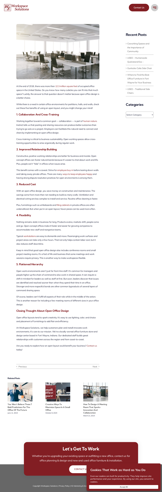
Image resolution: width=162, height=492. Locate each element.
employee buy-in (65, 170)
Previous (22, 366)
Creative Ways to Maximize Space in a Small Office (57, 407)
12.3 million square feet (66, 86)
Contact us (92, 345)
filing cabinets (63, 205)
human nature (90, 121)
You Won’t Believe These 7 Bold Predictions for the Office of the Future (20, 407)
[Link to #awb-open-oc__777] (154, 7)
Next (95, 366)
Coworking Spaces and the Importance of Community (138, 47)
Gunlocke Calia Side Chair (139, 68)
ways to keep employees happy (77, 174)
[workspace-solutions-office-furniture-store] (17, 5)
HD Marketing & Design (80, 486)
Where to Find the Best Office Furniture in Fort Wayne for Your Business (139, 78)
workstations (29, 236)
